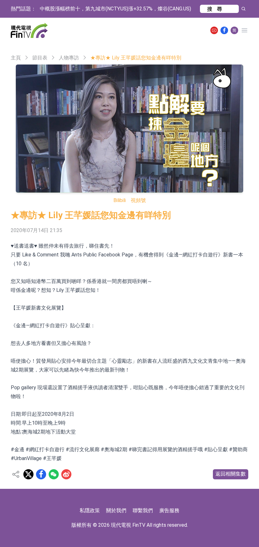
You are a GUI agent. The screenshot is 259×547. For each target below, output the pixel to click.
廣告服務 (169, 510)
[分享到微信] (54, 474)
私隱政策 (90, 510)
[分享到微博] (66, 474)
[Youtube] (214, 30)
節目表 (39, 58)
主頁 (16, 58)
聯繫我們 (143, 510)
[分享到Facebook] (41, 474)
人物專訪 (69, 58)
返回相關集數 (230, 474)
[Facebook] (224, 30)
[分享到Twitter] (28, 474)
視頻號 (138, 200)
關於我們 (116, 510)
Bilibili (119, 200)
